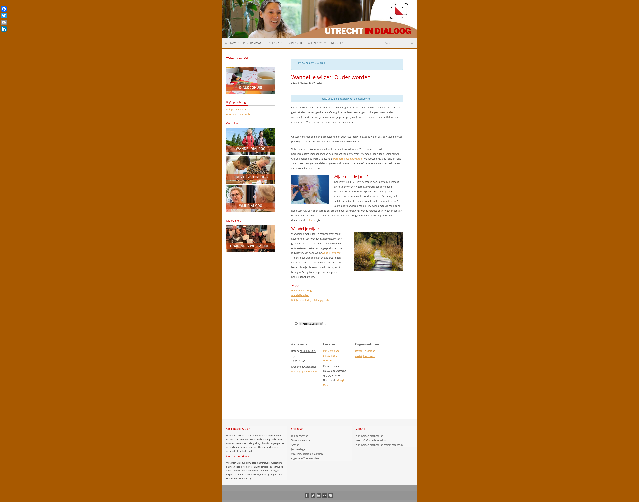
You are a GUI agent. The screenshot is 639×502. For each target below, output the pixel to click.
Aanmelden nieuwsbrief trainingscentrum (380, 444)
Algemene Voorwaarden (305, 458)
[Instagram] (330, 495)
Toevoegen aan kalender (310, 324)
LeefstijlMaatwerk (365, 356)
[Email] (4, 22)
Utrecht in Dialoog (365, 350)
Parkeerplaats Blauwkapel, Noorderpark (331, 355)
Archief (295, 444)
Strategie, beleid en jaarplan (307, 453)
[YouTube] (324, 495)
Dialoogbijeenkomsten (304, 371)
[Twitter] (313, 495)
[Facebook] (307, 495)
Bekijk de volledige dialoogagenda (310, 300)
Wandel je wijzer (331, 252)
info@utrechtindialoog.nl (376, 440)
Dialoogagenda (299, 435)
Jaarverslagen (298, 449)
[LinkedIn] (319, 495)
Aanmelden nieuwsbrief (240, 114)
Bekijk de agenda (236, 109)
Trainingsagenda (300, 440)
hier (310, 220)
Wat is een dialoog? (302, 290)
